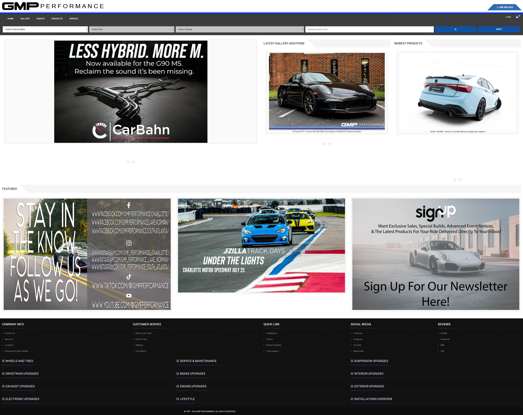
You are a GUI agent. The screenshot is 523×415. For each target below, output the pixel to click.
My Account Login (144, 333)
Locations (9, 345)
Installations (271, 333)
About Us (9, 339)
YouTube (357, 345)
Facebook (357, 333)
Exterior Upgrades (369, 386)
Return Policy (141, 339)
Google (444, 333)
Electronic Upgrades (22, 399)
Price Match (141, 351)
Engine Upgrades (193, 386)
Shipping (139, 345)
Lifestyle (187, 399)
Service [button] (73, 18)
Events (41, 18)
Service (269, 339)
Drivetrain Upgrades (22, 373)
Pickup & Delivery (273, 345)
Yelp (442, 351)
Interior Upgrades (368, 373)
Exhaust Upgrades (20, 386)
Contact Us (10, 333)
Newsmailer (358, 351)
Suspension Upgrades (371, 361)
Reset (499, 29)
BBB (442, 345)
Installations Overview (373, 399)
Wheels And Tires (19, 361)
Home (11, 18)
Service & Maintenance (198, 361)
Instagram (358, 339)
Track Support (272, 351)
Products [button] (57, 18)
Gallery (25, 18)
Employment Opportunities (16, 351)
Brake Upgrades (192, 373)
